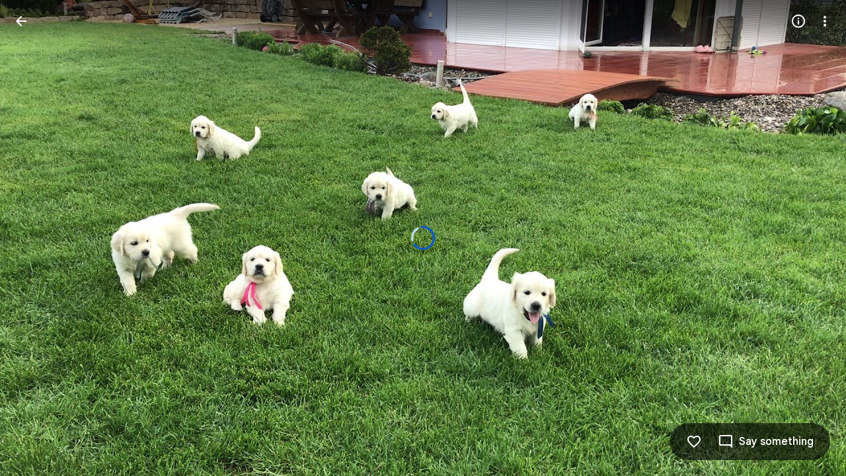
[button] (37, 238)
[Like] (694, 442)
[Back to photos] (21, 21)
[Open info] (798, 21)
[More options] (825, 21)
